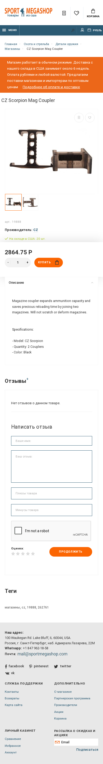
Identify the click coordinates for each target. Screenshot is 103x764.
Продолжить (70, 551)
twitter (65, 666)
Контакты (12, 692)
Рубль (97, 30)
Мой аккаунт (82, 30)
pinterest (41, 666)
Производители (65, 705)
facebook (16, 666)
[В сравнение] (79, 117)
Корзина (93, 16)
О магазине (63, 692)
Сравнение (13, 739)
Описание (16, 283)
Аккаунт (11, 752)
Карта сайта (13, 705)
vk (13, 673)
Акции (58, 712)
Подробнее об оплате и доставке (51, 87)
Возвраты (12, 698)
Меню (12, 30)
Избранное (13, 746)
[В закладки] (90, 117)
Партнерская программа (72, 698)
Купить (44, 262)
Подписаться (87, 750)
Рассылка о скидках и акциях (74, 733)
